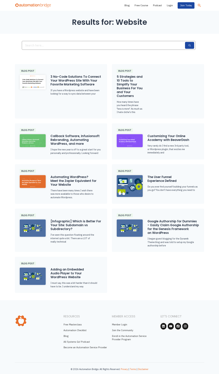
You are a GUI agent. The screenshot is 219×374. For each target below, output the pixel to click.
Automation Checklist (75, 330)
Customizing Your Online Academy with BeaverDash (168, 138)
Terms (133, 369)
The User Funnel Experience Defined (162, 179)
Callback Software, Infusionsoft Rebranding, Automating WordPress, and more (75, 140)
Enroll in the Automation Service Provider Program (129, 337)
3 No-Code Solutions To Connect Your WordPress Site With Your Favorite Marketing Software (76, 81)
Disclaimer (143, 369)
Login (170, 5)
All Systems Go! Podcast (76, 341)
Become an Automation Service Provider (85, 347)
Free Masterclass (72, 324)
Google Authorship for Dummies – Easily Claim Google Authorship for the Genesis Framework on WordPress (173, 227)
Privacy (124, 369)
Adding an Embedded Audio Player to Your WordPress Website (67, 273)
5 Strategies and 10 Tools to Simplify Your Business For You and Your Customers (130, 86)
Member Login (119, 324)
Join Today (186, 5)
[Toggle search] (199, 5)
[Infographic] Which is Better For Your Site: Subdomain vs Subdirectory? (76, 225)
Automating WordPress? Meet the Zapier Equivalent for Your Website (74, 181)
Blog (127, 5)
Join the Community (122, 330)
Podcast (157, 5)
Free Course (141, 5)
